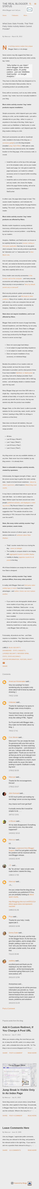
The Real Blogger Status (15, 5)
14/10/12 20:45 (14, 859)
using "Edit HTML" (15, 146)
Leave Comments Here (15, 1127)
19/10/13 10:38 (14, 926)
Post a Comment (8, 1008)
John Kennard (14, 793)
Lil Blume (12, 821)
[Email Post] (3, 663)
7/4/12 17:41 (13, 731)
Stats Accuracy (14, 656)
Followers (15, 15)
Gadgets (21, 650)
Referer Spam (23, 653)
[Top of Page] (30, 1183)
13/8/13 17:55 (14, 875)
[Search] (30, 4)
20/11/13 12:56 (14, 977)
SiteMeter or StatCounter (24, 373)
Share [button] (4, 666)
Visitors (23, 659)
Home (4, 15)
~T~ (10, 865)
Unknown (12, 702)
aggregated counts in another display (22, 554)
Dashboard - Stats (9, 650)
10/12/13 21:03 (14, 1003)
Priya (11, 916)
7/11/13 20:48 (14, 954)
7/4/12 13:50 (13, 696)
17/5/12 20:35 (14, 770)
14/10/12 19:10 (14, 833)
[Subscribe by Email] (30, 9)
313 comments (15, 1150)
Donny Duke (13, 933)
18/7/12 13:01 (14, 815)
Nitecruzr (12, 777)
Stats (4, 656)
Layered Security (9, 653)
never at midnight (16, 548)
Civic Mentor (13, 737)
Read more (32, 1053)
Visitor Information (10, 659)
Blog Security (14, 647)
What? (29, 659)
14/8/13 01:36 (14, 910)
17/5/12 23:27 (14, 787)
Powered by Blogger (20, 1183)
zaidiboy (12, 961)
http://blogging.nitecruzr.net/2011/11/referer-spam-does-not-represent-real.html (22, 904)
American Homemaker (17, 681)
